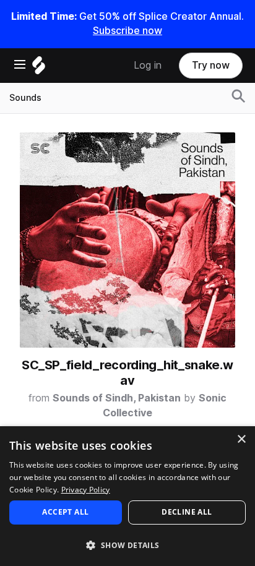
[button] (127, 545)
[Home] (38, 68)
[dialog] (127, 496)
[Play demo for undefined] (127, 240)
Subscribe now (127, 30)
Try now (211, 65)
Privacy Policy (85, 489)
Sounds (25, 98)
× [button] (241, 439)
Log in (148, 65)
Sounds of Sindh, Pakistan (117, 398)
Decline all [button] (187, 512)
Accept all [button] (65, 512)
